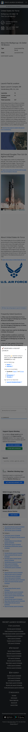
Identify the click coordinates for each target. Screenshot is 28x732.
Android (9, 366)
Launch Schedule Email (14, 382)
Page (14, 371)
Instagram (10, 375)
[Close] (25, 349)
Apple (8, 364)
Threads (9, 377)
